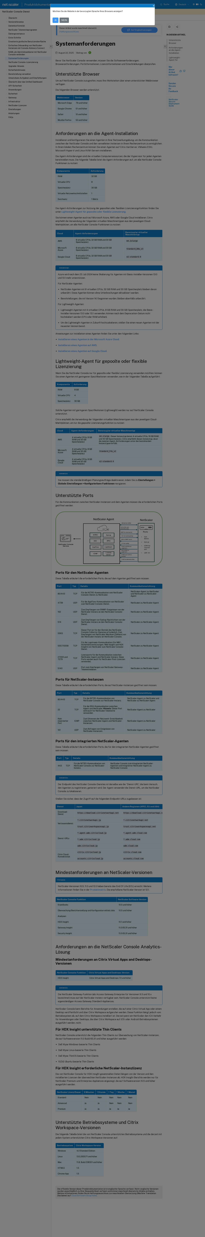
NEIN (64, 20)
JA (55, 20)
